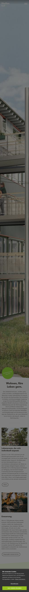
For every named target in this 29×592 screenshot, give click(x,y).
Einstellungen (14, 583)
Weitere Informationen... (20, 579)
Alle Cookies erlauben (14, 588)
